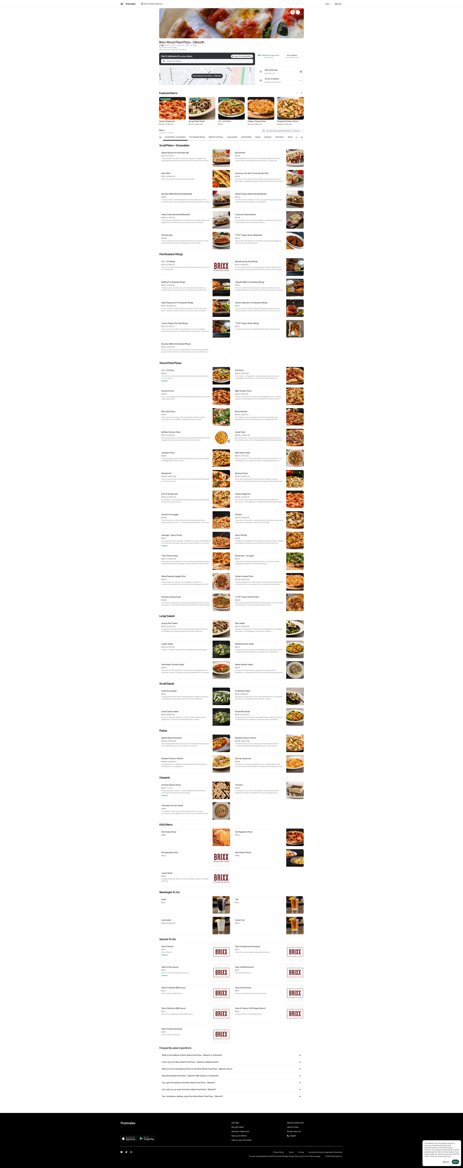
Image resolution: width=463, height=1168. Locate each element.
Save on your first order (242, 1140)
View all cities (293, 1127)
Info (195, 45)
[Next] (302, 93)
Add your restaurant (240, 1131)
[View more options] (298, 12)
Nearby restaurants (295, 1123)
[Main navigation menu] (122, 4)
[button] (231, 1055)
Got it (455, 1162)
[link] (292, 12)
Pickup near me (294, 1131)
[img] (207, 76)
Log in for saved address (243, 56)
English (293, 1136)
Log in (327, 4)
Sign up (338, 4)
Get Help (235, 1123)
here (449, 1156)
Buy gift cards (238, 1127)
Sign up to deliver (239, 1136)
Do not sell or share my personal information (325, 1152)
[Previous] (297, 93)
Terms (291, 1152)
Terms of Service (309, 1156)
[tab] (175, 137)
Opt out (446, 1162)
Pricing (301, 1152)
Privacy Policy (278, 1152)
